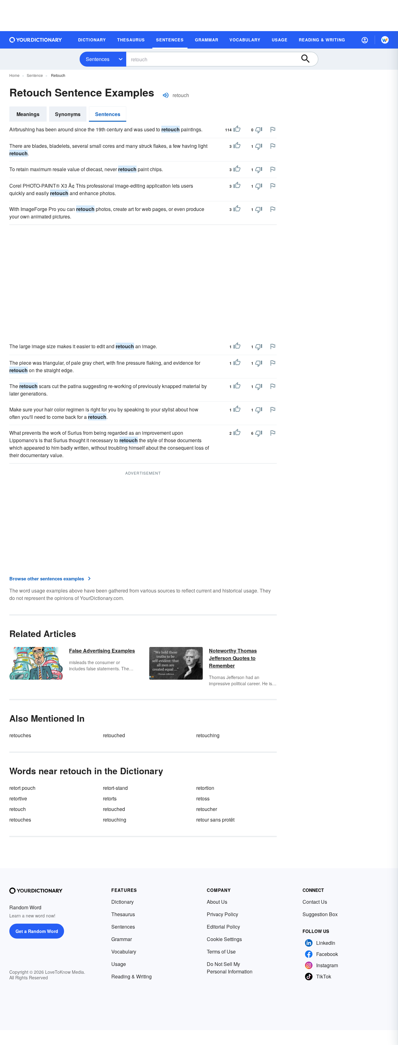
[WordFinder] (385, 40)
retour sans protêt (215, 819)
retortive (18, 798)
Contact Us (315, 901)
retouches (20, 735)
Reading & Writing (131, 976)
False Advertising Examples (102, 650)
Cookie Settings (224, 939)
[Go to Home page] (35, 40)
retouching (208, 735)
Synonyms (68, 114)
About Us (217, 901)
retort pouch (22, 787)
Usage (118, 964)
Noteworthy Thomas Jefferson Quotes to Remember (233, 658)
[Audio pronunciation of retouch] (165, 95)
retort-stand (115, 787)
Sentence (35, 75)
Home (14, 75)
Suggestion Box (320, 914)
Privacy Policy (222, 914)
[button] (364, 39)
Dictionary (122, 901)
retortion (205, 787)
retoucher (206, 809)
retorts (110, 798)
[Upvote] (237, 130)
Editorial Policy (223, 926)
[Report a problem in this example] (272, 129)
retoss (203, 798)
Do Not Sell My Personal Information (229, 967)
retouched (114, 735)
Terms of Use (221, 951)
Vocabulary (123, 951)
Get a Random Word (37, 931)
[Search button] (308, 59)
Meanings (27, 114)
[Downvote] (258, 130)
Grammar (121, 939)
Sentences (97, 59)
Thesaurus (123, 914)
